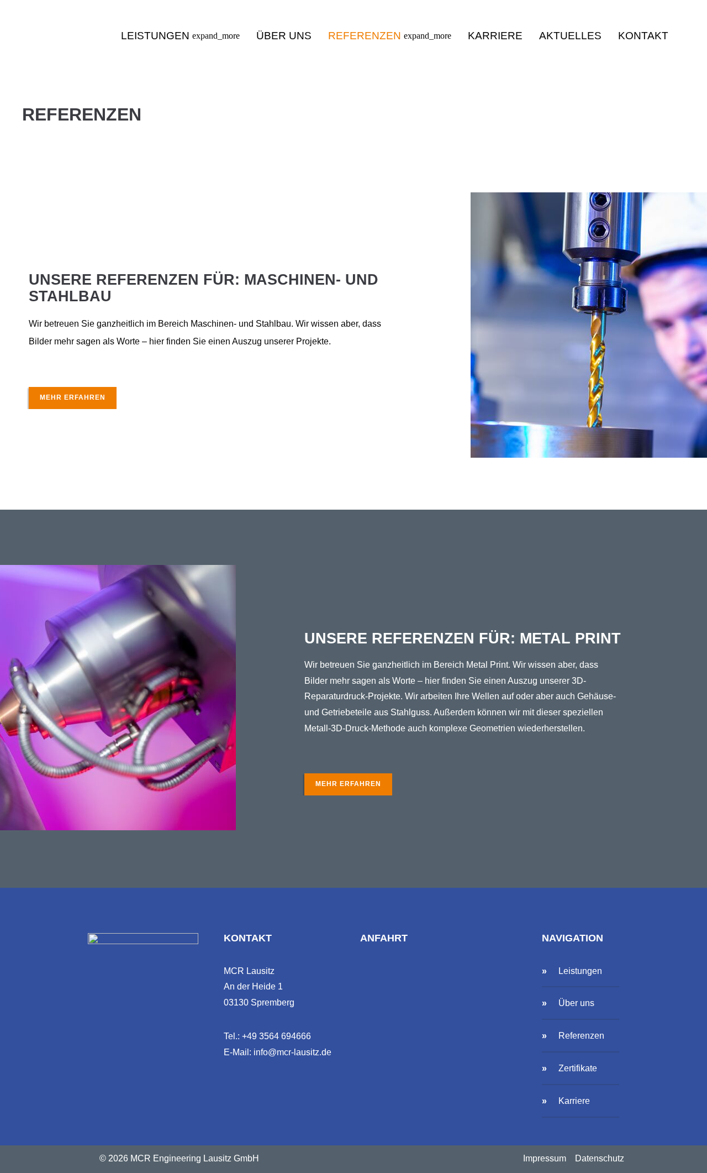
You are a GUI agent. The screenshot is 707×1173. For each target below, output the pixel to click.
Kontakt (643, 35)
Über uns (284, 35)
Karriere (495, 35)
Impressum (544, 1158)
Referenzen (389, 35)
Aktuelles (570, 35)
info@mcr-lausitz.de (292, 1052)
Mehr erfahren (72, 397)
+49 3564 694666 (276, 1036)
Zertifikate (577, 1068)
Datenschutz (599, 1158)
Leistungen (180, 35)
